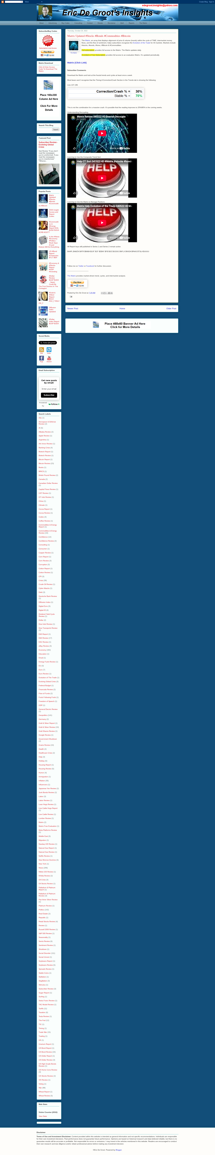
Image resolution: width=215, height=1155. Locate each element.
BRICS (41, 471)
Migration (42, 840)
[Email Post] (70, 296)
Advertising (53, 23)
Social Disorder (45, 953)
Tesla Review (44, 1016)
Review (41, 925)
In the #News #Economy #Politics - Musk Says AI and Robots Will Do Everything (49, 242)
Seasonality (43, 937)
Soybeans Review (46, 965)
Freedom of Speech (46, 701)
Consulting (78, 23)
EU (40, 666)
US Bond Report (45, 1048)
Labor (41, 796)
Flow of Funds (44, 693)
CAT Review (43, 493)
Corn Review (44, 561)
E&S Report (43, 634)
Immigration (43, 777)
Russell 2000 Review (47, 929)
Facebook (90, 266)
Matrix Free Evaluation (47, 826)
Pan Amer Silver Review (48, 900)
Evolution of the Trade (141, 43)
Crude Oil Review (45, 584)
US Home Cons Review (48, 1070)
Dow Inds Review (45, 624)
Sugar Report (44, 993)
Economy (42, 650)
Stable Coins (44, 973)
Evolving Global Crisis (47, 682)
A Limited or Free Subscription (93, 55)
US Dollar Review (45, 1060)
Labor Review (44, 800)
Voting (41, 1084)
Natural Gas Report (46, 848)
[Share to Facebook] (109, 293)
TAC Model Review (46, 1005)
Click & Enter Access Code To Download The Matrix (48, 69)
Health (41, 749)
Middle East (43, 836)
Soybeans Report (45, 961)
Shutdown (43, 949)
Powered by (43, 404)
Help (40, 757)
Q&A (122, 23)
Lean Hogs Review (46, 804)
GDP (40, 705)
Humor (41, 773)
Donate (100, 23)
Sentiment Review (46, 945)
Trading (42, 1036)
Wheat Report (44, 1092)
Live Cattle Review (46, 814)
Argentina (42, 440)
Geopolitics (43, 715)
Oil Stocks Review (46, 884)
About (41, 23)
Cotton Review (44, 572)
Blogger (119, 1150)
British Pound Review (47, 475)
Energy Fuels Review (47, 662)
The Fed (42, 1020)
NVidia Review (44, 876)
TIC (40, 1024)
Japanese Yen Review (47, 788)
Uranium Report (45, 1044)
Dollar (41, 620)
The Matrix (143, 23)
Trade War (43, 1032)
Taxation (42, 1012)
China (41, 501)
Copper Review (45, 553)
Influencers (43, 785)
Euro (40, 670)
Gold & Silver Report (47, 723)
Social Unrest (44, 957)
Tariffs (41, 1009)
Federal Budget (45, 685)
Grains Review (44, 745)
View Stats (43, 1116)
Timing (41, 1028)
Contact (90, 23)
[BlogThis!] (104, 293)
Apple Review (44, 436)
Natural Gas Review (46, 852)
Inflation (42, 781)
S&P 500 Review (45, 933)
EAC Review (43, 642)
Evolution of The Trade (48, 678)
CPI (40, 576)
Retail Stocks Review (47, 921)
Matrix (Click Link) (77, 62)
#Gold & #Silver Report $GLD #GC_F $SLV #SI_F (49, 298)
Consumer (43, 549)
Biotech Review (45, 455)
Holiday (42, 761)
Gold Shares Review (47, 731)
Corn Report (43, 557)
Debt (40, 592)
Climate (42, 505)
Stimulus (42, 985)
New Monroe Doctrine (47, 860)
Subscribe (49, 395)
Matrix (87, 40)
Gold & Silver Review (47, 727)
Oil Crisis (42, 880)
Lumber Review (45, 818)
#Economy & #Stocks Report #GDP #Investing (54, 267)
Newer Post (72, 308)
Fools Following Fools (47, 697)
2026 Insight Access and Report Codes (54, 213)
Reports (131, 23)
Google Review (45, 735)
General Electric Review (48, 709)
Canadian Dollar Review (48, 483)
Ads (40, 418)
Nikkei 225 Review (46, 872)
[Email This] (102, 293)
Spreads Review (45, 969)
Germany (42, 719)
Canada (42, 479)
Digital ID (42, 610)
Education (43, 654)
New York (42, 864)
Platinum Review (45, 906)
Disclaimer (111, 23)
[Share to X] (107, 293)
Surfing (41, 997)
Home (122, 308)
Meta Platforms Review (48, 830)
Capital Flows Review (47, 489)
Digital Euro (43, 606)
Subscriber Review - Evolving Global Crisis (48, 144)
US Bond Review (45, 1052)
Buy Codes (66, 23)
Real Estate (43, 914)
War (40, 1088)
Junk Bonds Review (46, 792)
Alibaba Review (45, 432)
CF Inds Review (45, 497)
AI (39, 428)
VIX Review (43, 1080)
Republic (42, 918)
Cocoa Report (44, 509)
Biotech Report (44, 452)
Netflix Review (44, 856)
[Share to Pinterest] (111, 293)
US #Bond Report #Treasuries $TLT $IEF (53, 254)
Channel (49, 361)
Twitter (81, 266)
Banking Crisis (44, 448)
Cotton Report (44, 568)
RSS (41, 353)
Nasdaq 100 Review (46, 844)
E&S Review (43, 638)
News (41, 868)
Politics (41, 910)
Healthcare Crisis (45, 753)
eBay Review (44, 646)
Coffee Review (44, 521)
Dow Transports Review (48, 628)
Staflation (42, 977)
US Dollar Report (45, 1056)
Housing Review (45, 769)
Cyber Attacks (44, 588)
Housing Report (45, 765)
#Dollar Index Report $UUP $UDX (54, 321)
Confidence (43, 537)
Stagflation (43, 981)
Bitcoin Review (44, 463)
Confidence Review (46, 541)
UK (40, 1040)
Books (41, 467)
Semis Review (44, 941)
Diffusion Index (44, 602)
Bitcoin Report (44, 459)
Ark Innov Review (45, 444)
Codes (41, 517)
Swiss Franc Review (46, 1001)
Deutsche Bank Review (48, 596)
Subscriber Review (46, 989)
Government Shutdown (48, 739)
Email (41, 658)
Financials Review (46, 689)
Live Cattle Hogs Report (48, 808)
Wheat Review (44, 1096)
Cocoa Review (44, 513)
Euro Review (44, 674)
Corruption (43, 565)
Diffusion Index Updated (52, 309)
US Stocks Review (46, 1076)
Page (41, 361)
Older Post (171, 308)
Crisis (41, 580)
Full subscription (88, 50)
